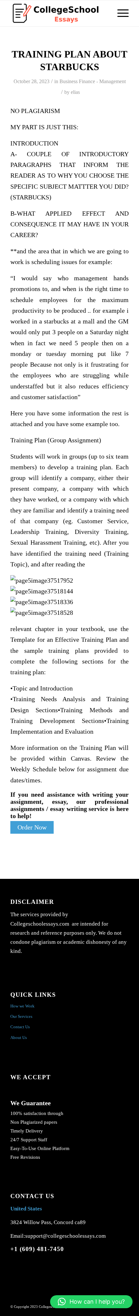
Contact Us (20, 1026)
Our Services (21, 1016)
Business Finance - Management (92, 81)
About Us (18, 1037)
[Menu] (120, 13)
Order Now (32, 827)
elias (75, 92)
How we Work (22, 1006)
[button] (91, 1301)
